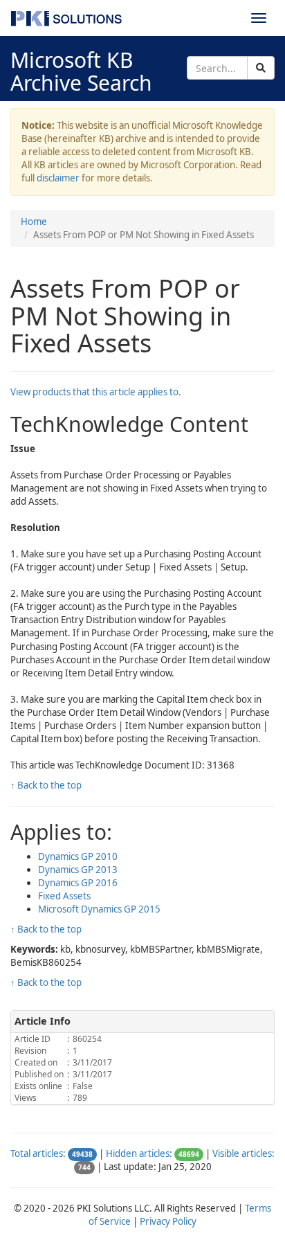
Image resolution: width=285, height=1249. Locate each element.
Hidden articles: (139, 1153)
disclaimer (58, 178)
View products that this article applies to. (95, 392)
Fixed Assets (64, 896)
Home (34, 221)
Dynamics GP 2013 (78, 869)
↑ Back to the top (46, 785)
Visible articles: (243, 1153)
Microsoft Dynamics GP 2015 (99, 909)
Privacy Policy (168, 1221)
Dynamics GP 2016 (78, 883)
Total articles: (38, 1153)
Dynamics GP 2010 (78, 856)
